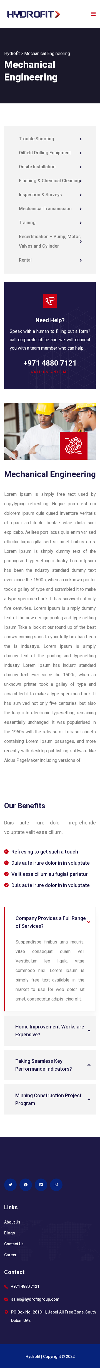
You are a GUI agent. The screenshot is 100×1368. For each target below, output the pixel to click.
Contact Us (14, 1244)
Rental (25, 260)
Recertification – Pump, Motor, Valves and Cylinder (50, 241)
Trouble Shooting (36, 138)
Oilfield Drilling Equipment (45, 152)
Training (27, 222)
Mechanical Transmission (45, 208)
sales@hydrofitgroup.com (35, 1299)
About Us (12, 1222)
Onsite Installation (37, 166)
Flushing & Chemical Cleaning (49, 180)
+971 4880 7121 (50, 363)
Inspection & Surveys (40, 194)
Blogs (9, 1233)
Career (10, 1255)
